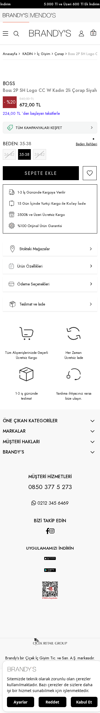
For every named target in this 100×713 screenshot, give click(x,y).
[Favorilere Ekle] (90, 173)
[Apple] (44, 554)
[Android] (55, 554)
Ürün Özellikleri (29, 266)
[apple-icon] (50, 561)
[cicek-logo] (50, 644)
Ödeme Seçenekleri (33, 284)
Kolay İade (76, 203)
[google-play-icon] (50, 573)
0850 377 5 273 (50, 486)
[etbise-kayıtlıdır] (50, 604)
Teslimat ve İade (32, 304)
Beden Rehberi (86, 144)
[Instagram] (51, 531)
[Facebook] (47, 531)
